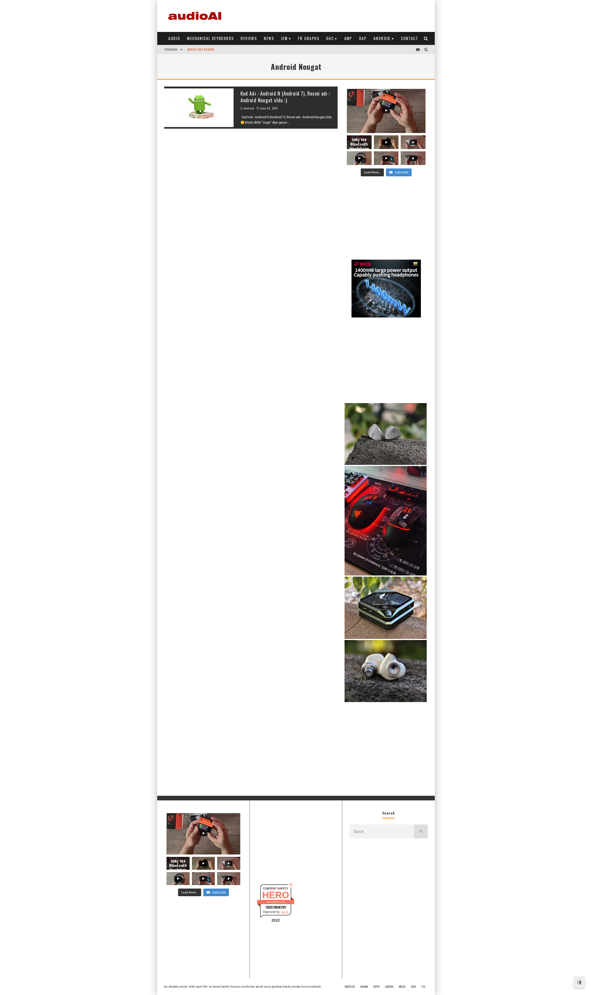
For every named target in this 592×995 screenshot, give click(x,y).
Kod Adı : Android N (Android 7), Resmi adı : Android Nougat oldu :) (285, 97)
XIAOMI (364, 986)
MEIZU (402, 986)
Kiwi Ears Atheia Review (204, 49)
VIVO (413, 986)
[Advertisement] (343, 15)
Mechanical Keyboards (210, 38)
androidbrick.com (276, 902)
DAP (363, 38)
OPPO (376, 986)
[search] (421, 831)
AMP (348, 38)
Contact (409, 38)
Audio (174, 38)
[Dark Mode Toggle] (579, 982)
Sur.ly (284, 912)
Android (382, 38)
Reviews (249, 38)
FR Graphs (308, 38)
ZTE (423, 986)
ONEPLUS (350, 986)
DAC (330, 38)
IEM (284, 38)
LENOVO (389, 986)
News (269, 38)
